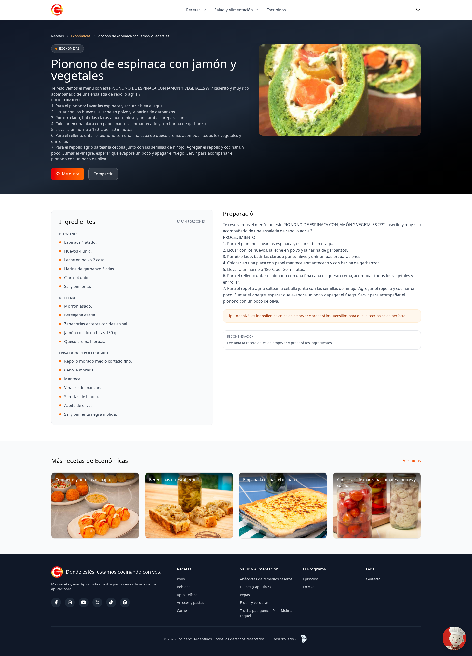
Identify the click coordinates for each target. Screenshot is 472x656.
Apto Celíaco (187, 594)
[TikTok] (111, 602)
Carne (182, 610)
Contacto (373, 579)
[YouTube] (83, 602)
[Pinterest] (125, 602)
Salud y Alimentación (233, 10)
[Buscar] (418, 9)
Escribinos (276, 10)
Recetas (193, 10)
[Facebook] (56, 602)
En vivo (308, 587)
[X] (97, 602)
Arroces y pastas (190, 602)
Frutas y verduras (254, 602)
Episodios (311, 579)
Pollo (181, 579)
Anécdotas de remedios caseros (266, 579)
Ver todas (412, 460)
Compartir (103, 174)
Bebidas (183, 587)
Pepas (245, 594)
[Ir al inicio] (57, 10)
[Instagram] (70, 602)
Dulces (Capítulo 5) (255, 587)
